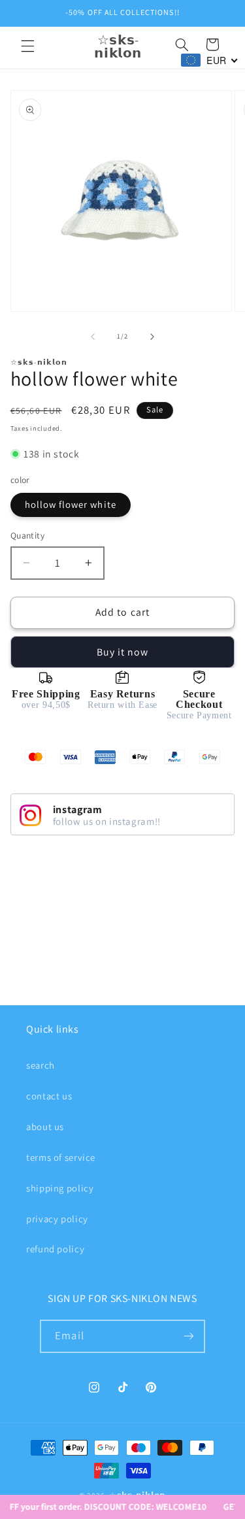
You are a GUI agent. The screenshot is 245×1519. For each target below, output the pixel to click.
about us (45, 1126)
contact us (49, 1096)
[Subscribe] (188, 1336)
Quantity (27, 535)
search (40, 1065)
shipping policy (59, 1188)
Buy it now (123, 652)
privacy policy (57, 1218)
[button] (27, 46)
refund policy (55, 1249)
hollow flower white (70, 504)
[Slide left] (92, 336)
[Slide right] (152, 336)
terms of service (60, 1157)
